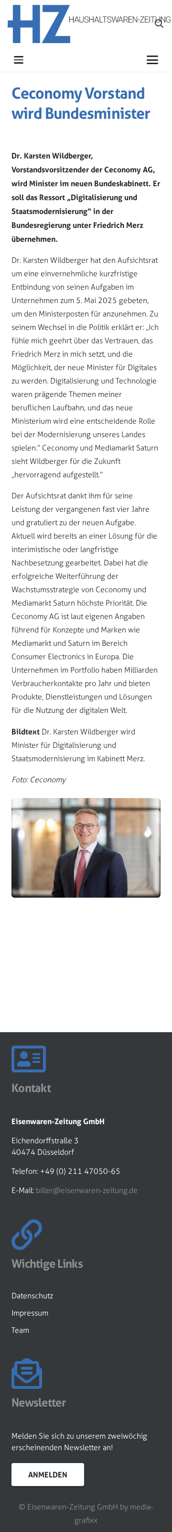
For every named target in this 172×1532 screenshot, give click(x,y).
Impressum (29, 1313)
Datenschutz (32, 1295)
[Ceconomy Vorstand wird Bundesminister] (86, 804)
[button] (19, 60)
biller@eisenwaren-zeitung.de (87, 1190)
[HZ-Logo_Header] (89, 24)
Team (20, 1330)
